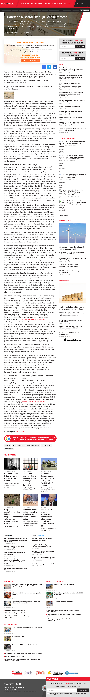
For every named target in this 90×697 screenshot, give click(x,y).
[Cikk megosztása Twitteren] (49, 67)
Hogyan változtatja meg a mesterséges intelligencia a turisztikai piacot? (43, 558)
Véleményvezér (10, 455)
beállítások (24, 692)
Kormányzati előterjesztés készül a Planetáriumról (14, 553)
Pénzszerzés (64, 281)
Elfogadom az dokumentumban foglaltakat (67, 694)
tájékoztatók (16, 692)
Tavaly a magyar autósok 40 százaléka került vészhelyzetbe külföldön (72, 129)
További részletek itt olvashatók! (33, 319)
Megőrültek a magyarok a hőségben (15, 656)
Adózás (47, 3)
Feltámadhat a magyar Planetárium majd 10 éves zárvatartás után (72, 101)
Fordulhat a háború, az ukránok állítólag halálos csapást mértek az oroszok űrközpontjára (71, 94)
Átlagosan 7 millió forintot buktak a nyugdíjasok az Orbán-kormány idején (30, 514)
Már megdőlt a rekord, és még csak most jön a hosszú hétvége (72, 259)
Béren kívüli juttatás (32, 445)
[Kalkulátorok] (78, 3)
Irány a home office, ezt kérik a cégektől (16, 613)
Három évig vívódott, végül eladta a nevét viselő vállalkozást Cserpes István (76, 176)
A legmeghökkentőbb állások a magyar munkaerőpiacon (70, 321)
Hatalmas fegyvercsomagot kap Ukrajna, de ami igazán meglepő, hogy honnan (48, 479)
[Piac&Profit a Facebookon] (17, 684)
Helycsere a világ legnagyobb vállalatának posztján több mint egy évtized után (71, 123)
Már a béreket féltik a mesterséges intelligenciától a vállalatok (27, 593)
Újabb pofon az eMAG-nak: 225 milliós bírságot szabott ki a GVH (24, 653)
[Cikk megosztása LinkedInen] (55, 67)
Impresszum (7, 687)
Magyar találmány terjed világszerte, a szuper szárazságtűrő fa (70, 112)
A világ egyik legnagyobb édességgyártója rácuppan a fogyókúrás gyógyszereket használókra (27, 585)
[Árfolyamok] (82, 3)
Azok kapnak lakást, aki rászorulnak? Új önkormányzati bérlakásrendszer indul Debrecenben (16, 540)
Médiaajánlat (20, 687)
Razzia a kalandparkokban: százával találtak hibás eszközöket (68, 593)
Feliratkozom (80, 46)
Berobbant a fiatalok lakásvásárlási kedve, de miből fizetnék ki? (72, 333)
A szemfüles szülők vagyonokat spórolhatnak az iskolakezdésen (69, 265)
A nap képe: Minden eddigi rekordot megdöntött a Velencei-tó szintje (42, 545)
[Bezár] (88, 679)
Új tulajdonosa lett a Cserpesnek (63, 601)
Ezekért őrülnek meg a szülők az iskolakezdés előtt (27, 627)
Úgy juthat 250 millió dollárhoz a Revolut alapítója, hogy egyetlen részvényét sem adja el (75, 157)
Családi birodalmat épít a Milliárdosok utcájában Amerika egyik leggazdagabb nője (76, 202)
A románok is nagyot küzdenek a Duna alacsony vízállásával (43, 552)
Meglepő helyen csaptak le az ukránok (43, 564)
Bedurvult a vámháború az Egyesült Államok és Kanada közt (42, 539)
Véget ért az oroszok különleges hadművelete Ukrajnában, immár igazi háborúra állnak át (47, 518)
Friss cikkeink (25, 3)
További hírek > (64, 215)
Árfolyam (67, 3)
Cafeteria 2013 (46, 445)
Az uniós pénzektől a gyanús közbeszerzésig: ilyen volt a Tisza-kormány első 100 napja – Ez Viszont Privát (14, 561)
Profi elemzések (57, 3)
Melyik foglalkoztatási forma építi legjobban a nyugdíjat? (71, 308)
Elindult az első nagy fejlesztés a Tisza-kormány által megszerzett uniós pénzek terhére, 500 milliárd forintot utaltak (71, 69)
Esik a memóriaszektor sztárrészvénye (16, 610)
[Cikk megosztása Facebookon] (44, 67)
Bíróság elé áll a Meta (18, 636)
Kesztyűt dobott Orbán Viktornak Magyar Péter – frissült (11, 477)
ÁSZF (13, 687)
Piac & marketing (10, 625)
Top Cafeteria (20, 432)
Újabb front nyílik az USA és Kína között (71, 117)
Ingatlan (34, 3)
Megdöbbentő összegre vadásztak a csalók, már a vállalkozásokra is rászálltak (26, 602)
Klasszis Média (33, 692)
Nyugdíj (40, 3)
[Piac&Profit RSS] (20, 684)
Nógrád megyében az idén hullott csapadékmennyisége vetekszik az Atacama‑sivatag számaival (13, 517)
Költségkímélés (18, 445)
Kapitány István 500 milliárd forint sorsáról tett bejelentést (14, 547)
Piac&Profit (27, 32)
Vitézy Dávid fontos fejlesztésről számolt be (16, 569)
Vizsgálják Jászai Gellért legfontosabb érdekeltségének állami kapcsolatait (75, 192)
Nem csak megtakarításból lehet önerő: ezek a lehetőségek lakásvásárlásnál (72, 327)
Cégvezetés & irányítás (55, 581)
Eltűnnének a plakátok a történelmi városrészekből (27, 645)
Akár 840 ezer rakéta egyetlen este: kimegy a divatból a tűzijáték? (75, 142)
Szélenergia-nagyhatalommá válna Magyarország (71, 248)
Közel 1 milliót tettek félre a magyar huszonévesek (69, 271)
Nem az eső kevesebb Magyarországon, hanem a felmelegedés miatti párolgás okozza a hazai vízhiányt (71, 77)
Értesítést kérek (83, 690)
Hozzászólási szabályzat (11, 689)
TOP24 (8, 536)
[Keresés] (86, 3)
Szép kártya (9, 449)
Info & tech (8, 581)
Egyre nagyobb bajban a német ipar (64, 584)
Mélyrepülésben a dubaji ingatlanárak (70, 106)
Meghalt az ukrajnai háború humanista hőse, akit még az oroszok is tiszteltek (30, 479)
